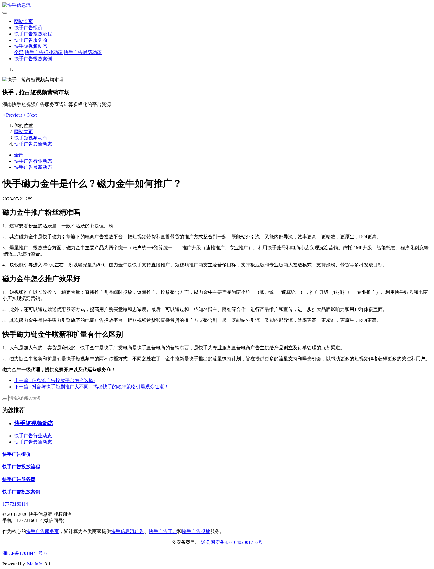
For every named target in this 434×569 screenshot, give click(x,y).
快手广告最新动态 (83, 52)
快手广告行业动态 (44, 52)
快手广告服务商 (30, 40)
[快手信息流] (217, 5)
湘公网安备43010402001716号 (231, 542)
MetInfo (34, 563)
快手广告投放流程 (33, 33)
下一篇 (91, 386)
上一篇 (54, 380)
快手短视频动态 (30, 46)
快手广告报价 (28, 27)
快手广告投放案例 (33, 58)
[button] (13, 115)
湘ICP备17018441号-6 (24, 553)
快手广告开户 (163, 531)
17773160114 (15, 503)
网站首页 (23, 21)
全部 (19, 52)
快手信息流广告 (127, 531)
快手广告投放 (196, 531)
